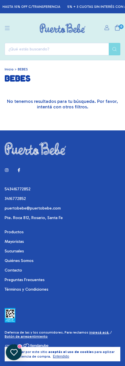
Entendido (61, 356)
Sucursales (14, 251)
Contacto (13, 270)
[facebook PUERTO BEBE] (19, 170)
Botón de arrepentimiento (26, 336)
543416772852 (18, 189)
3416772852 (15, 198)
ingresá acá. (99, 332)
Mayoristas (14, 241)
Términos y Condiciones (26, 289)
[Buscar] (114, 49)
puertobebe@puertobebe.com (33, 208)
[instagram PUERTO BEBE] (7, 170)
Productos (14, 232)
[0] (117, 28)
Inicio (9, 69)
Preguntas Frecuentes (24, 279)
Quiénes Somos (19, 260)
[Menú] (7, 28)
